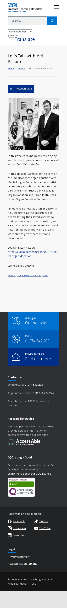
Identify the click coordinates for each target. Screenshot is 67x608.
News (45, 275)
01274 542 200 (37, 341)
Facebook (19, 521)
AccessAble (46, 426)
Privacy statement (19, 556)
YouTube (45, 528)
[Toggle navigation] (56, 6)
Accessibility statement (22, 563)
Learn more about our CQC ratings (29, 473)
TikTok (43, 521)
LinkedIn (18, 535)
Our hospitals (37, 323)
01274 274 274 (44, 393)
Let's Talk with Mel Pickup (29, 275)
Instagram (19, 528)
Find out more (38, 359)
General (11, 275)
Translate (25, 39)
